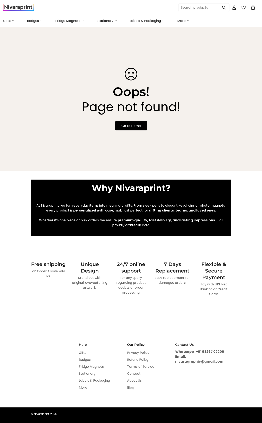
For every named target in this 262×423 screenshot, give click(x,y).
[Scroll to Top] (254, 400)
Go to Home (131, 125)
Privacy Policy (138, 352)
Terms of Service (140, 366)
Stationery (105, 20)
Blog (130, 387)
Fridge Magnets (67, 20)
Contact (134, 373)
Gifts (82, 352)
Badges (33, 20)
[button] (253, 7)
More (181, 20)
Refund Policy (138, 359)
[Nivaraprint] (18, 7)
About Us (134, 380)
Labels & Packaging (145, 20)
